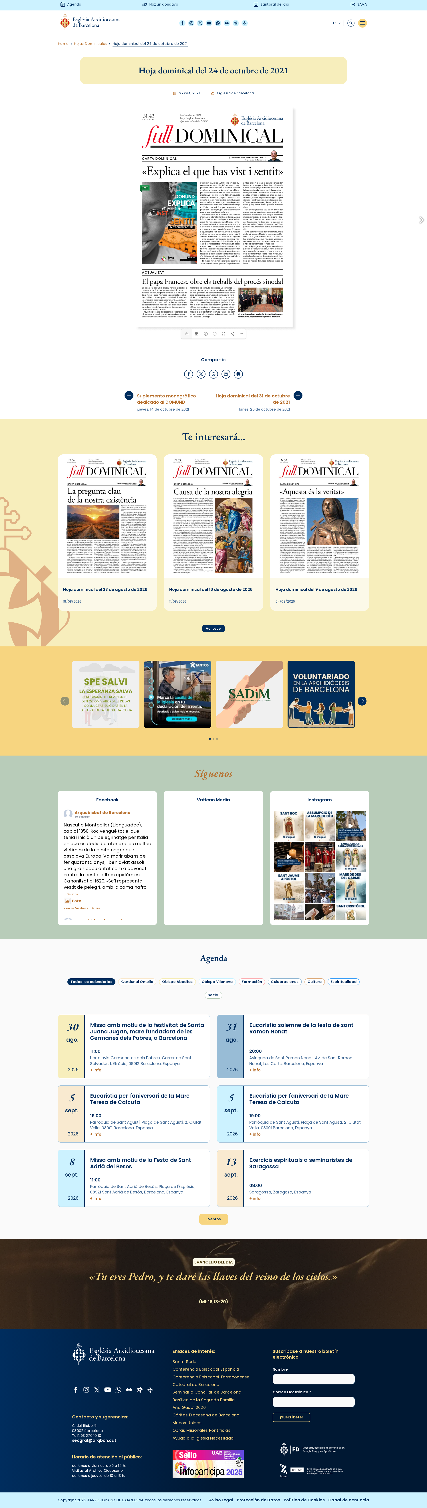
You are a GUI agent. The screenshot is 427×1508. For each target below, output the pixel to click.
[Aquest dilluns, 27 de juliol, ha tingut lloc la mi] (320, 928)
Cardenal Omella (137, 1052)
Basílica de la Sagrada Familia (204, 1471)
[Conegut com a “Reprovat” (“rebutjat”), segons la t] (351, 990)
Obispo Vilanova (217, 1052)
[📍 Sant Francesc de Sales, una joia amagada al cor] (351, 897)
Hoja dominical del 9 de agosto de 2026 (316, 660)
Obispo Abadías (177, 1052)
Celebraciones (284, 1052)
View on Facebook (76, 979)
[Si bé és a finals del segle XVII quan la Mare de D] (351, 959)
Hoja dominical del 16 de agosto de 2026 (211, 660)
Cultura (315, 1052)
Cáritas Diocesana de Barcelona (206, 1486)
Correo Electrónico (292, 1463)
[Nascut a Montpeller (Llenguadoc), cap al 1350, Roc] (289, 897)
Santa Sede (184, 1432)
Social (213, 1066)
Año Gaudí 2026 (189, 1478)
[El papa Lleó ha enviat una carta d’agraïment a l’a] (320, 990)
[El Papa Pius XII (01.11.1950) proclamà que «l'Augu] (320, 897)
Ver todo (213, 699)
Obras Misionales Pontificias (201, 1501)
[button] (362, 772)
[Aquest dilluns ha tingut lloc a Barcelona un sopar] (289, 990)
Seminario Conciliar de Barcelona (207, 1463)
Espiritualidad (344, 1052)
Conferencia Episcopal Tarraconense (211, 1448)
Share (96, 979)
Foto (76, 972)
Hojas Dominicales (90, 43)
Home (63, 43)
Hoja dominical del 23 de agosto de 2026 (105, 660)
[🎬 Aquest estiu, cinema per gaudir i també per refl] (289, 928)
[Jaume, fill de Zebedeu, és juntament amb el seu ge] (289, 959)
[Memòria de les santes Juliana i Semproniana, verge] (351, 928)
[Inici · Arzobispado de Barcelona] (93, 23)
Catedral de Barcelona (196, 1455)
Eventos (213, 1290)
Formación (252, 1052)
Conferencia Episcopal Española (206, 1440)
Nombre (280, 1440)
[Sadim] (105, 765)
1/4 (187, 405)
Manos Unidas (187, 1493)
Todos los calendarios (91, 1052)
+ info (95, 1141)
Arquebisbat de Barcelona (103, 883)
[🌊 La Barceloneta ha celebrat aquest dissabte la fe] (320, 959)
